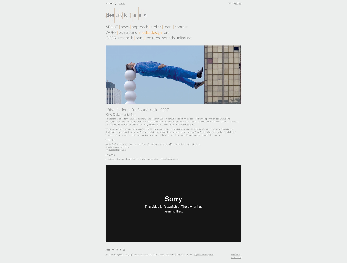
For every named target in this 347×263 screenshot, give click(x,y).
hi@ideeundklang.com (203, 254)
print (140, 37)
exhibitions (128, 32)
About (112, 26)
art (166, 32)
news (125, 26)
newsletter (235, 254)
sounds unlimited (177, 37)
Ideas (111, 37)
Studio (122, 3)
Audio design (111, 3)
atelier (155, 26)
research (125, 37)
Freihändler (121, 150)
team (168, 26)
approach (140, 26)
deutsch (231, 3)
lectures (153, 37)
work (111, 32)
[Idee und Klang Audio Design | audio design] (126, 15)
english (238, 3)
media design (150, 32)
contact (181, 26)
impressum (236, 257)
